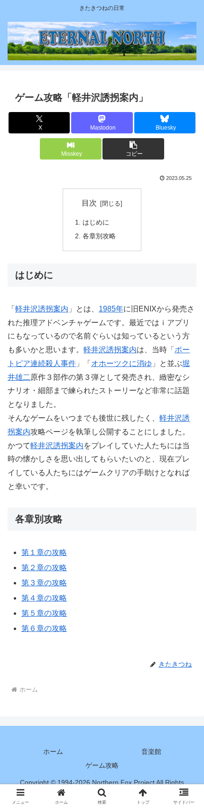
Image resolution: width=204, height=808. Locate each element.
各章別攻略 (99, 236)
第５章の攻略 (44, 613)
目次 (89, 203)
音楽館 (151, 751)
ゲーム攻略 (102, 765)
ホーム (53, 751)
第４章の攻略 (44, 598)
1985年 (111, 309)
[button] (133, 149)
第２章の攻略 (44, 568)
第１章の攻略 (44, 552)
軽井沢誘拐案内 (41, 309)
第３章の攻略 (44, 583)
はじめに (96, 222)
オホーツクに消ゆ (121, 363)
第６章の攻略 (44, 628)
